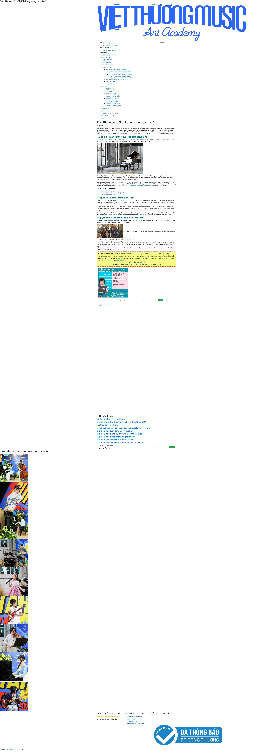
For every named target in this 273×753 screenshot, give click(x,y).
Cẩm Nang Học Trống (111, 100)
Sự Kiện (105, 86)
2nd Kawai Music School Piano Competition (120, 78)
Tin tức (102, 66)
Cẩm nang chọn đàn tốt (112, 107)
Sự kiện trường (110, 88)
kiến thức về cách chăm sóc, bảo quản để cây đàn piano (136, 185)
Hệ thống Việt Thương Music (110, 44)
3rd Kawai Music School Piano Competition (120, 76)
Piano (98, 128)
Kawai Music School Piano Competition (116, 69)
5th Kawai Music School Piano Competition (120, 72)
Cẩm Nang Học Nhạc (108, 91)
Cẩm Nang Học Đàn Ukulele (113, 105)
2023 (109, 84)
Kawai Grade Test (110, 81)
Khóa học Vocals (107, 61)
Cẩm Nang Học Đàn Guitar (113, 93)
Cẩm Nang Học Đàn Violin (113, 103)
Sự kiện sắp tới (110, 90)
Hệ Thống (102, 118)
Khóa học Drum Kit (108, 59)
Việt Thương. (10, 749)
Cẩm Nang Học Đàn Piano (113, 96)
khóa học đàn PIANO (120, 260)
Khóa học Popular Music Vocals (135, 723)
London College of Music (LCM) (111, 50)
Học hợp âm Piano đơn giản (107, 191)
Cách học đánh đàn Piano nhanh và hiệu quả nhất (113, 193)
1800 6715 (154, 4)
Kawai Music (106, 49)
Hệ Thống (159, 4)
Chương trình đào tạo (108, 115)
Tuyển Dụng (106, 108)
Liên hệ (102, 110)
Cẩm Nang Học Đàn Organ (113, 95)
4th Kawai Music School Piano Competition (120, 74)
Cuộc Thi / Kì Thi (107, 67)
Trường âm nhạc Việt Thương (110, 45)
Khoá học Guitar (107, 57)
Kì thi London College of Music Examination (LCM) (119, 79)
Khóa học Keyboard (108, 64)
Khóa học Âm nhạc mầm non (110, 54)
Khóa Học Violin (107, 62)
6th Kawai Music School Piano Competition (120, 71)
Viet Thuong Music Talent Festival (115, 83)
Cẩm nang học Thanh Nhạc (113, 101)
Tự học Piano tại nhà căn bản (108, 194)
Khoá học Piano (107, 55)
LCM (104, 117)
